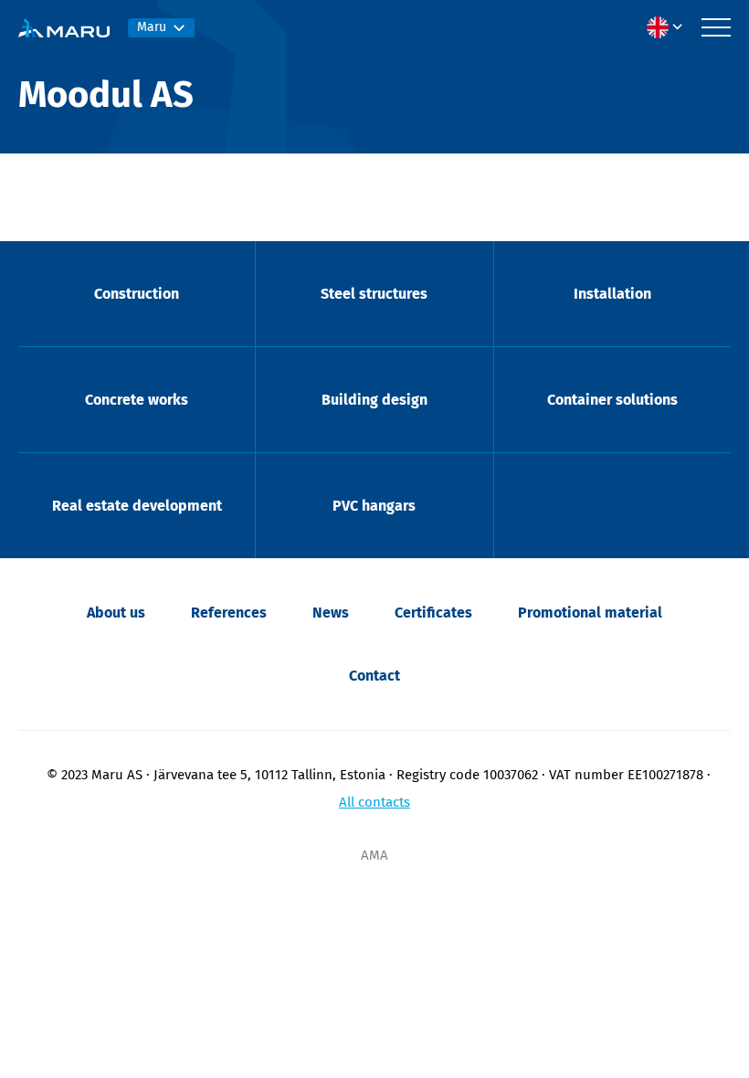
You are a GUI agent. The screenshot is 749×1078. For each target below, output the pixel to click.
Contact (374, 675)
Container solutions (612, 399)
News (330, 612)
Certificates (433, 612)
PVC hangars (374, 505)
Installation (612, 293)
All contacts (374, 802)
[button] (669, 27)
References (229, 612)
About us (116, 612)
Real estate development (137, 505)
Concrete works (136, 399)
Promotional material (590, 612)
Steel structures (374, 293)
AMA (374, 855)
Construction (136, 293)
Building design (374, 399)
